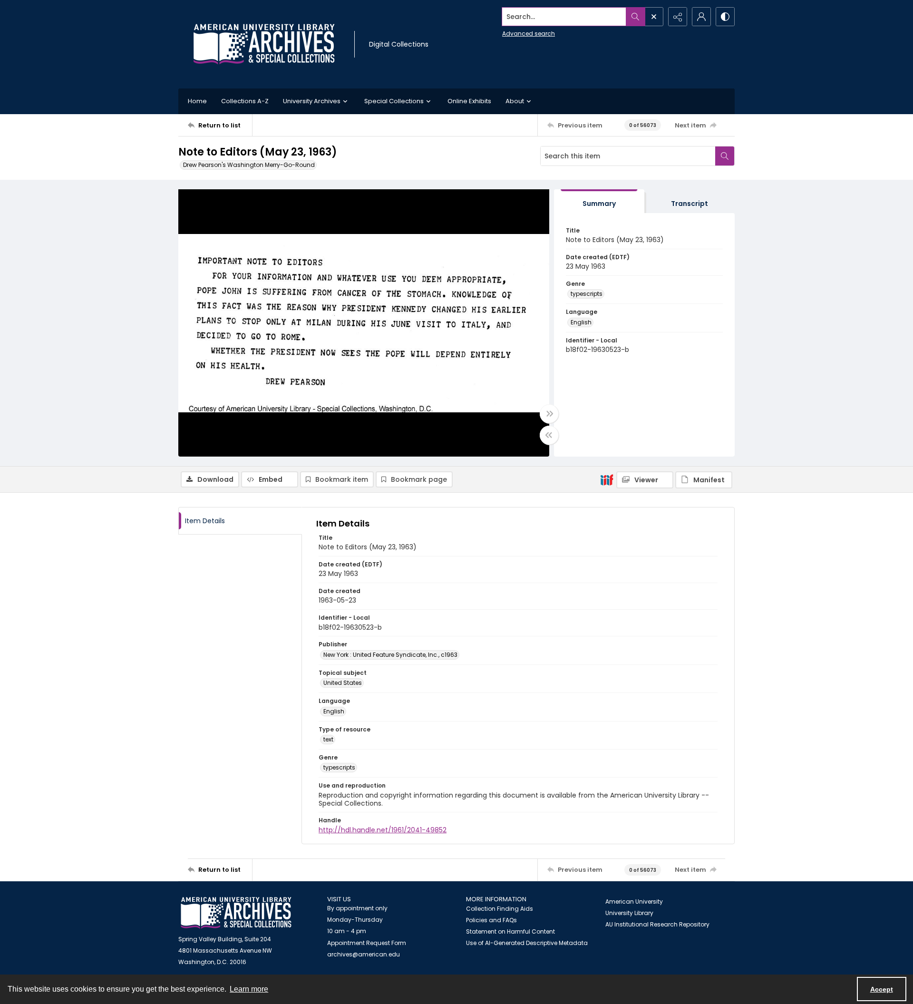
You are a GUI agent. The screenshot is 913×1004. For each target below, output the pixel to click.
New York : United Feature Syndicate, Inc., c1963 (390, 655)
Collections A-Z (245, 101)
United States (342, 683)
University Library (629, 913)
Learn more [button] (249, 989)
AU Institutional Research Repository (657, 924)
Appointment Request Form (366, 943)
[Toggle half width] (549, 435)
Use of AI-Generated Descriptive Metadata (527, 943)
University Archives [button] (311, 101)
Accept (881, 989)
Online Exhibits (469, 101)
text (328, 739)
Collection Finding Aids (499, 909)
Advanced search (528, 33)
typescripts (586, 294)
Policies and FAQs (491, 920)
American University (634, 901)
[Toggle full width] (549, 413)
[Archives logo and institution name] (264, 44)
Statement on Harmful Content (510, 931)
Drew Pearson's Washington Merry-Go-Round (249, 165)
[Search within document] (724, 156)
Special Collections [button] (394, 101)
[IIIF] (606, 479)
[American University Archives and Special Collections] (236, 913)
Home (197, 101)
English (581, 322)
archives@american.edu (363, 954)
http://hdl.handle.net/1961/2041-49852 (383, 830)
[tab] (599, 201)
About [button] (514, 101)
